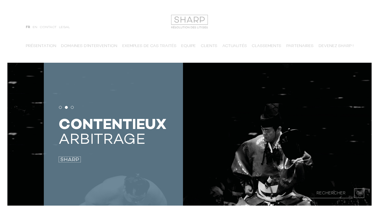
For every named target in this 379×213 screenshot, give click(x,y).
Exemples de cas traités (149, 46)
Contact (48, 27)
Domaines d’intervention (89, 46)
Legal (64, 27)
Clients (209, 46)
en (35, 27)
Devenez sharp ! (336, 46)
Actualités (234, 46)
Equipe (188, 46)
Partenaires (300, 46)
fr (28, 27)
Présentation (41, 46)
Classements (266, 46)
